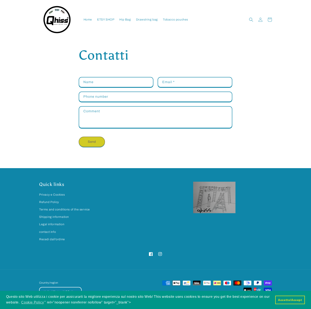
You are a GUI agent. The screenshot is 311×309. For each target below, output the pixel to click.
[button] (251, 19)
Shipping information (54, 216)
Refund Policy (49, 202)
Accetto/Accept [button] (290, 300)
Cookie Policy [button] (32, 302)
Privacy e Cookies (52, 194)
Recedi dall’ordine (52, 239)
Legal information (51, 224)
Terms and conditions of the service (64, 209)
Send (92, 141)
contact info (47, 231)
